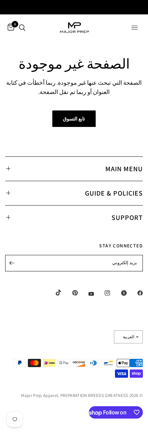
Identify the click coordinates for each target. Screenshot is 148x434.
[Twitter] (119, 293)
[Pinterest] (70, 292)
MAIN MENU (124, 168)
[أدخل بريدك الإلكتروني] (12, 263)
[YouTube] (86, 293)
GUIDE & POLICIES (114, 193)
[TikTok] (53, 292)
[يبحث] (22, 27)
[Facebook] (135, 293)
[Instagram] (102, 293)
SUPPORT (127, 217)
